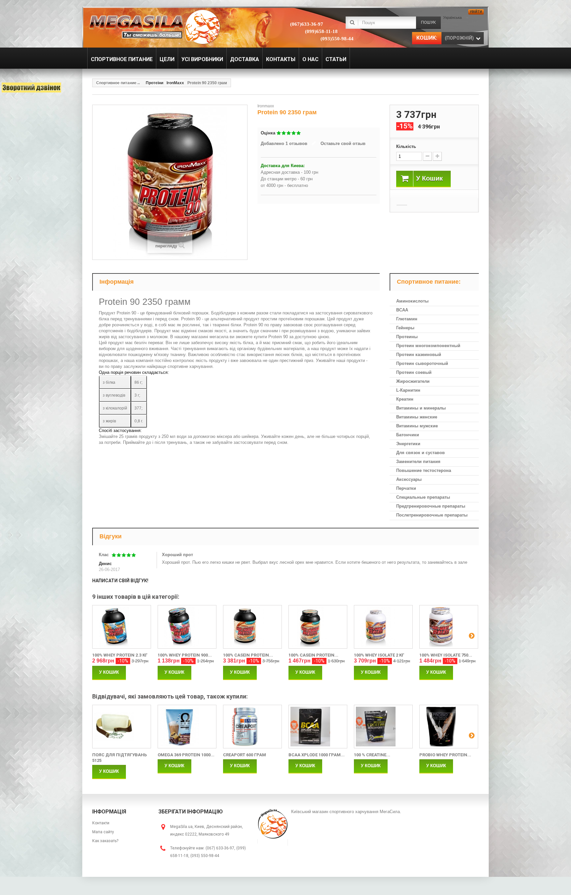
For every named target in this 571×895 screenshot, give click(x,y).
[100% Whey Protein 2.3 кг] (121, 627)
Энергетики (408, 443)
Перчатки (406, 488)
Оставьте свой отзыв (343, 143)
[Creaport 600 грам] (252, 726)
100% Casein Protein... (248, 655)
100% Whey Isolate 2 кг (379, 655)
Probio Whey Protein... (445, 754)
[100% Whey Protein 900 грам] (187, 627)
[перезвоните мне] (31, 87)
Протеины (407, 336)
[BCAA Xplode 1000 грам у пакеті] (317, 726)
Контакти (100, 823)
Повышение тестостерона (423, 470)
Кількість (406, 146)
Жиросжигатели (413, 381)
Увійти (476, 12)
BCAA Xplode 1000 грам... (316, 754)
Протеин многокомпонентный (428, 345)
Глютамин (406, 318)
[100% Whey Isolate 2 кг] (383, 627)
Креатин (404, 399)
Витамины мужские (417, 425)
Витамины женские (416, 416)
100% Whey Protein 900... (185, 655)
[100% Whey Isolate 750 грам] (448, 627)
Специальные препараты (423, 497)
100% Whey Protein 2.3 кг (119, 655)
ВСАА (402, 309)
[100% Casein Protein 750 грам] (317, 627)
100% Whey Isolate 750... (445, 655)
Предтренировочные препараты (430, 506)
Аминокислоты (412, 301)
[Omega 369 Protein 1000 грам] (187, 726)
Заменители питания (418, 461)
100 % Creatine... (372, 754)
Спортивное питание (116, 83)
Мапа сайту (103, 832)
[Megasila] (154, 26)
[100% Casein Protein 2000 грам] (252, 627)
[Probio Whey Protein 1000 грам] (448, 726)
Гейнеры (405, 327)
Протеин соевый (414, 372)
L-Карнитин (408, 390)
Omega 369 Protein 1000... (186, 754)
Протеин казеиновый (418, 354)
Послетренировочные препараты (432, 515)
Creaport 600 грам (244, 754)
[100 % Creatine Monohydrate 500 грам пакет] (383, 726)
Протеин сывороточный (422, 363)
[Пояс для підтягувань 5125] (121, 726)
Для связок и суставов (420, 452)
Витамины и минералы (421, 408)
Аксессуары (409, 479)
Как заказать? (105, 841)
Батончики (407, 434)
